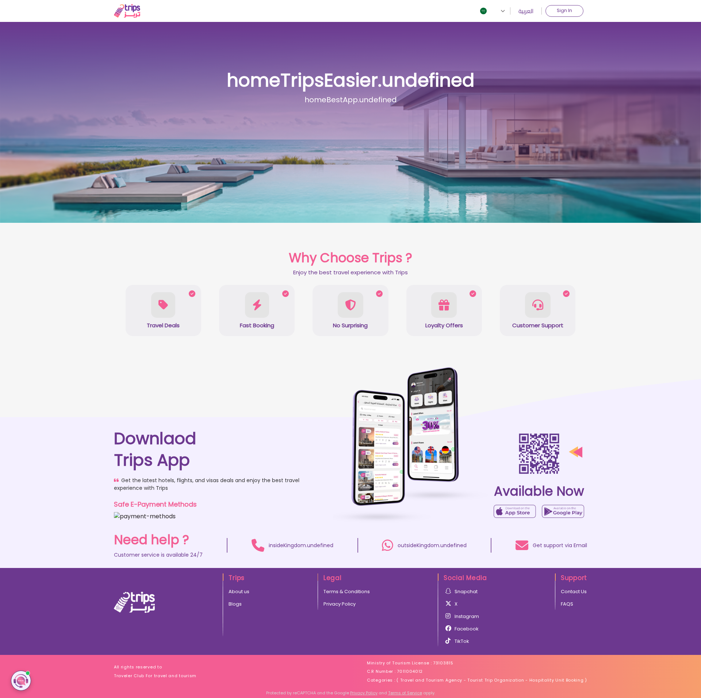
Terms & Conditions (346, 591)
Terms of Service (405, 693)
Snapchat (466, 591)
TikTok (462, 641)
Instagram (467, 616)
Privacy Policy (339, 603)
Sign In (564, 10)
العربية (525, 11)
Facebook (467, 628)
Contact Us (574, 591)
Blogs (235, 603)
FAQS (567, 603)
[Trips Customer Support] (21, 681)
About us (239, 591)
